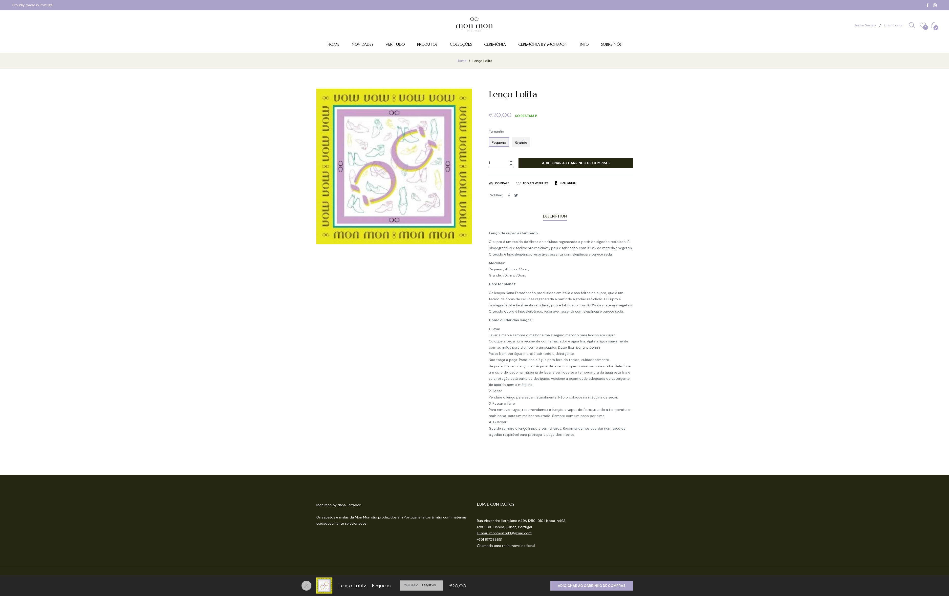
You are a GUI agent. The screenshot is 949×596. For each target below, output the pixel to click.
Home (461, 61)
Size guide (567, 183)
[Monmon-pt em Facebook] (927, 5)
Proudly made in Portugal (32, 5)
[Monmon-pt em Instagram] (935, 5)
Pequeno (499, 142)
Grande (521, 142)
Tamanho (496, 131)
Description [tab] (555, 216)
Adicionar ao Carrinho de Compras (591, 585)
